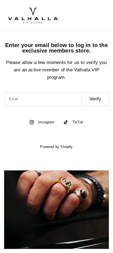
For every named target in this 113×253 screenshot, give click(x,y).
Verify (95, 98)
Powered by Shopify (56, 147)
